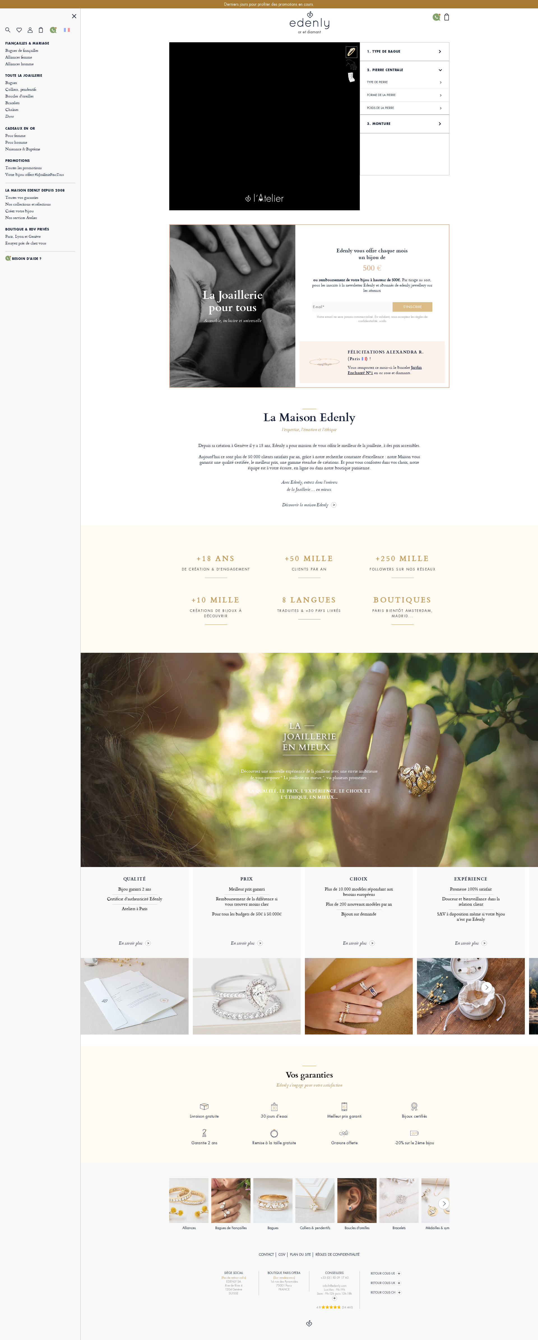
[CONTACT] (55, 30)
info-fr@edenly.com (335, 1286)
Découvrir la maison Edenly (305, 505)
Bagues (11, 82)
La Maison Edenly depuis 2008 (35, 190)
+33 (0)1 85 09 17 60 (335, 1278)
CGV (282, 1254)
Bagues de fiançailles (21, 50)
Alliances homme (19, 64)
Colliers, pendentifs (20, 89)
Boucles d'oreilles (19, 96)
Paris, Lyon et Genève (23, 236)
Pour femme (15, 135)
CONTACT (266, 1254)
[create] (351, 52)
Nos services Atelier (21, 217)
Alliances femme (18, 57)
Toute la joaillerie (23, 76)
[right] (486, 987)
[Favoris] (22, 30)
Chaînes (11, 109)
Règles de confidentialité (338, 1254)
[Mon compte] (33, 30)
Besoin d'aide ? (27, 259)
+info (382, 321)
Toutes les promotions (23, 168)
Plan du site (300, 1254)
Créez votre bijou (19, 211)
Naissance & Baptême (22, 149)
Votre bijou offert (34, 174)
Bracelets (12, 103)
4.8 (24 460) (334, 1307)
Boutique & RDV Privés (27, 229)
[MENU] (74, 17)
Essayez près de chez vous (25, 243)
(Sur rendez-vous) (284, 1278)
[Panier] (44, 30)
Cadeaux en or (20, 128)
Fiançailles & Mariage (27, 43)
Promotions (17, 161)
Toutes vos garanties (21, 197)
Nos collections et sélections (28, 204)
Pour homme (16, 142)
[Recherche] (11, 30)
